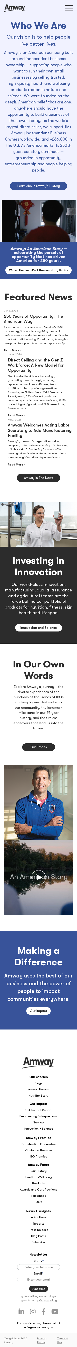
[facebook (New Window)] (43, 1312)
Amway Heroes (38, 1089)
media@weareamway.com (38, 1327)
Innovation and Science (38, 628)
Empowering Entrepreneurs (38, 1116)
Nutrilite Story (38, 1095)
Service (38, 1122)
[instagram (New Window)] (33, 1312)
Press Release (38, 1230)
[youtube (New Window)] (55, 1312)
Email (38, 1273)
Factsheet (38, 1196)
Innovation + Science (38, 1128)
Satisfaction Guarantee (39, 1144)
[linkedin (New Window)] (21, 1312)
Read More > (13, 350)
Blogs (38, 1083)
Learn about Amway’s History (38, 186)
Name (38, 1261)
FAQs (38, 1202)
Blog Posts (38, 1236)
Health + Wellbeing (38, 1177)
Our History (39, 1171)
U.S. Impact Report (38, 1110)
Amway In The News (38, 478)
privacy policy (47, 1300)
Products (38, 1183)
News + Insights (38, 1211)
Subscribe (39, 1242)
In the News (39, 1217)
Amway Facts (38, 1165)
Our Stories (38, 747)
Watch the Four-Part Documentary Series (38, 270)
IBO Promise (38, 1156)
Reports (38, 1223)
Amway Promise (38, 1138)
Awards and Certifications (38, 1189)
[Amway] (15, 8)
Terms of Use (62, 1340)
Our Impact (38, 1011)
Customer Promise (38, 1150)
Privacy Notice (42, 1340)
